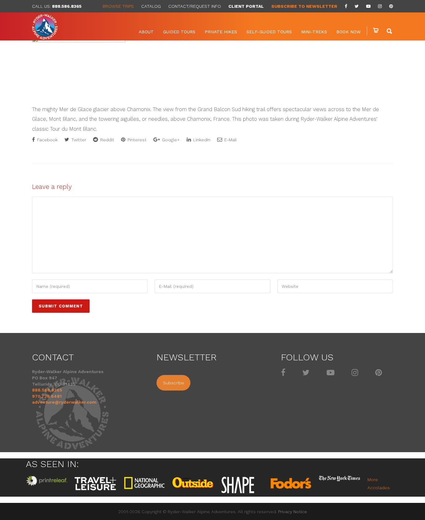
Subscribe (173, 382)
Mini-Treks (314, 31)
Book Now (348, 31)
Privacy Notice (292, 511)
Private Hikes (221, 31)
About (146, 31)
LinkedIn (201, 139)
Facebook (47, 139)
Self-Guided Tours (269, 31)
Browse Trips (118, 6)
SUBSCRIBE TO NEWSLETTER (304, 6)
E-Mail (230, 139)
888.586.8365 (67, 6)
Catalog (151, 6)
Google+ (170, 139)
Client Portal (246, 6)
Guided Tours (179, 31)
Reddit (106, 139)
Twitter (78, 139)
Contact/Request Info (194, 6)
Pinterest (136, 139)
